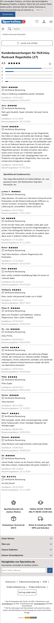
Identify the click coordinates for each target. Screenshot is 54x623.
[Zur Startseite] (13, 21)
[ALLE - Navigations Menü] (3, 29)
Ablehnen (39, 10)
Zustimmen (8, 14)
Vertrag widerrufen (27, 592)
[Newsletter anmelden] (49, 570)
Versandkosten (7, 604)
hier (28, 613)
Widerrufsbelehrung (16, 587)
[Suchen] (10, 29)
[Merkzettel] (36, 21)
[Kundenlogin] (43, 21)
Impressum (10, 581)
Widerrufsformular (37, 587)
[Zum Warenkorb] (50, 21)
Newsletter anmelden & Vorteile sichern (20, 565)
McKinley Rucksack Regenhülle (14, 34)
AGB (45, 581)
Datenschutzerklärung (29, 581)
